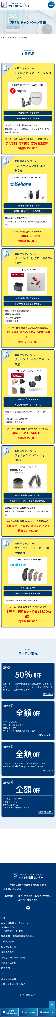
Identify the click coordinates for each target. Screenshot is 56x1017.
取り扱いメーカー (9, 946)
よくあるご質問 (8, 979)
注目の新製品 (7, 952)
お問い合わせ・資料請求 (13, 984)
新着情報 (5, 968)
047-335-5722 (29, 1012)
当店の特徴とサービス (13, 931)
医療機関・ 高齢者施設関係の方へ (17, 936)
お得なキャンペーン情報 (13, 957)
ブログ (4, 973)
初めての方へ (9, 927)
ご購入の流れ (7, 941)
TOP (3, 37)
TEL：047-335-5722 (11, 888)
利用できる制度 (8, 963)
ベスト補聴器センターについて (16, 923)
